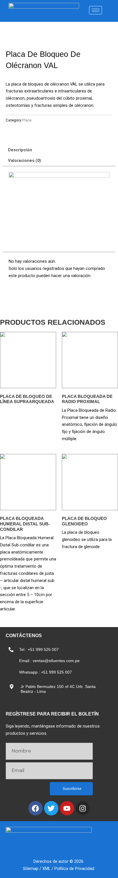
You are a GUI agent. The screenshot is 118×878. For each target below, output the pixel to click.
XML (46, 868)
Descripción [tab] (20, 149)
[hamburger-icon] (95, 10)
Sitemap (30, 868)
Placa (27, 120)
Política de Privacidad (74, 868)
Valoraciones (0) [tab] (24, 160)
